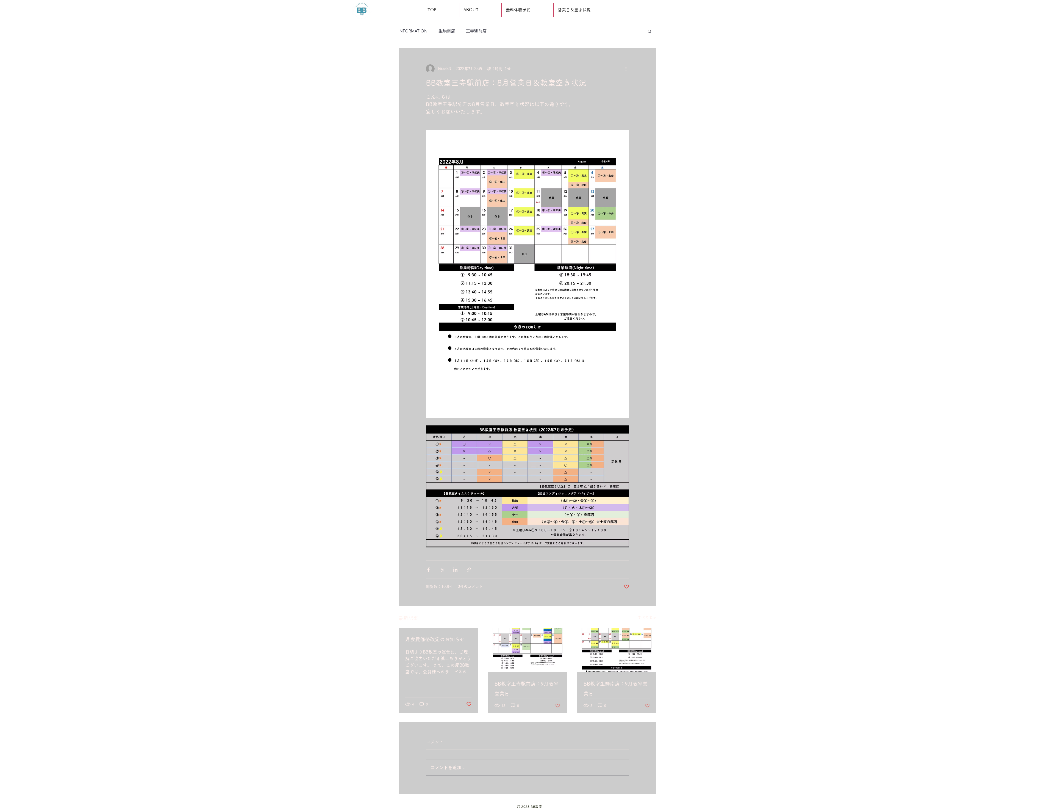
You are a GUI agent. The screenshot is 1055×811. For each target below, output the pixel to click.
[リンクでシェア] (468, 569)
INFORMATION (412, 31)
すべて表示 (647, 617)
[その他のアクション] (626, 68)
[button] (649, 31)
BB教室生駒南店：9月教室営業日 (616, 688)
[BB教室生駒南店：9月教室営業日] (616, 650)
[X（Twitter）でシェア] (442, 569)
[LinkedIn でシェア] (455, 569)
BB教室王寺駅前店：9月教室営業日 (527, 688)
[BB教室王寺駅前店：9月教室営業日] (527, 650)
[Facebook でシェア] (428, 569)
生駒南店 (446, 31)
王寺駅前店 (476, 31)
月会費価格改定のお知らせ (435, 639)
